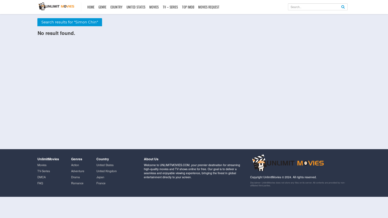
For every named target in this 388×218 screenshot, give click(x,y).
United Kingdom (106, 171)
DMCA (41, 177)
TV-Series (43, 171)
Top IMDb (188, 7)
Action (75, 165)
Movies (154, 7)
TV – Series (170, 7)
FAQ (40, 183)
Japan (100, 177)
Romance (77, 183)
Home (90, 7)
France (100, 183)
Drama (75, 177)
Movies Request (208, 7)
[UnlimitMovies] (56, 6)
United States (136, 7)
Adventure (77, 171)
